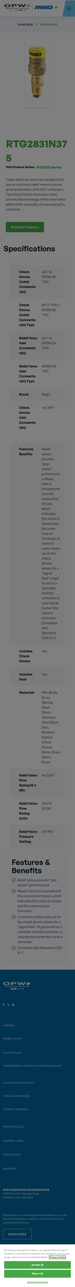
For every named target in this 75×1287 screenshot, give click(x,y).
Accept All (37, 1264)
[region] (37, 1265)
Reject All (37, 1273)
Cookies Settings (37, 1282)
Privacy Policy (57, 1257)
